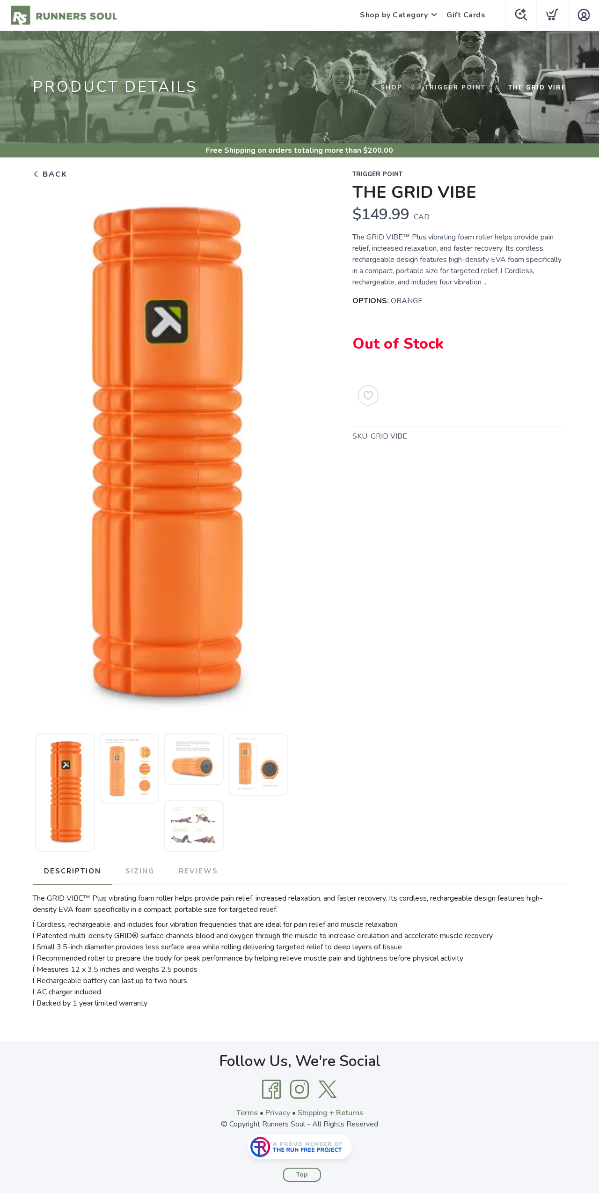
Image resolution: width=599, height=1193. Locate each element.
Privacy (277, 1113)
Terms (247, 1113)
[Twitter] (328, 1089)
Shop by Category (394, 15)
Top (302, 1175)
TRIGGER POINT (455, 87)
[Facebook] (271, 1089)
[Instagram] (299, 1089)
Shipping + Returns (330, 1113)
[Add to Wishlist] (368, 395)
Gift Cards (465, 15)
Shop (391, 87)
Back (53, 174)
